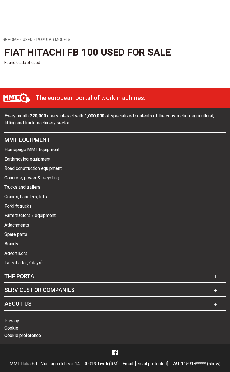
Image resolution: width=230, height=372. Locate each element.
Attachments (16, 225)
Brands (11, 244)
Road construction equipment (33, 168)
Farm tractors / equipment (30, 215)
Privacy (11, 320)
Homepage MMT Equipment (31, 149)
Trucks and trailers (22, 187)
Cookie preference (22, 335)
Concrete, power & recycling (31, 178)
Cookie (11, 328)
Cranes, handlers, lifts (25, 196)
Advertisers (15, 253)
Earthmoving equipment (27, 159)
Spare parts (15, 234)
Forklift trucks (18, 206)
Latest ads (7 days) (23, 262)
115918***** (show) (200, 363)
